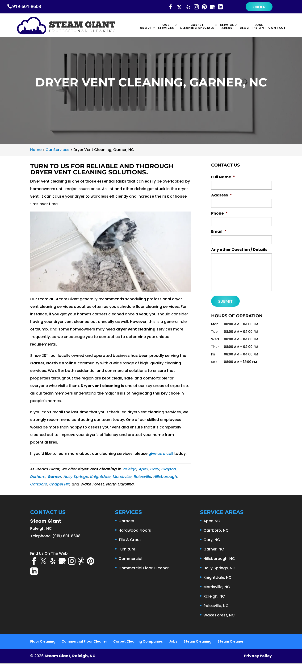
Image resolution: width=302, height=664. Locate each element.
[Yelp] (188, 7)
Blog (244, 28)
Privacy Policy (258, 656)
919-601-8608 (26, 6)
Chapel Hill (59, 484)
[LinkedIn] (220, 7)
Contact (277, 28)
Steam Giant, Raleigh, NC (70, 656)
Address (221, 195)
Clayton (168, 469)
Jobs (173, 641)
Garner (54, 476)
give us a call (160, 453)
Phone (219, 213)
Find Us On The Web (49, 553)
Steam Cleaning (197, 641)
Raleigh (129, 469)
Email (218, 231)
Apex (143, 469)
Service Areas (227, 27)
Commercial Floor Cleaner (143, 568)
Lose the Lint (258, 27)
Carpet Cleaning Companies (138, 641)
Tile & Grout (129, 539)
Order (259, 6)
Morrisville (122, 476)
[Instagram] (196, 7)
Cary (154, 469)
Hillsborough (165, 476)
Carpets (126, 521)
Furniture (126, 549)
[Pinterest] (204, 7)
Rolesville (142, 476)
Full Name (223, 177)
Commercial (130, 558)
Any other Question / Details (239, 249)
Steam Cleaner (230, 641)
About (146, 28)
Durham (38, 476)
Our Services (166, 27)
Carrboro (38, 484)
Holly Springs (75, 476)
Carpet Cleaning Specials (197, 27)
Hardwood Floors (134, 530)
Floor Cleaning (42, 641)
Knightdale (100, 476)
